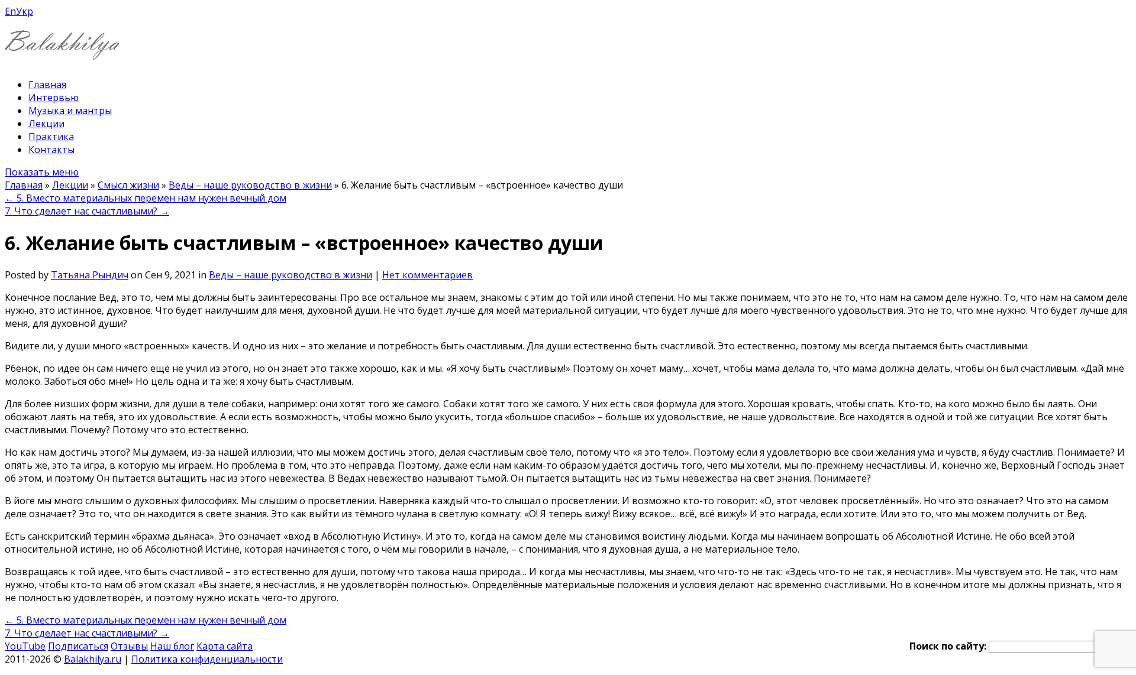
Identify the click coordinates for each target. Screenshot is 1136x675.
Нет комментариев (427, 274)
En (10, 11)
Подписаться (78, 646)
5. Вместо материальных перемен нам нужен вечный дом (145, 198)
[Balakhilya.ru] (62, 52)
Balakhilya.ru (92, 659)
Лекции (46, 123)
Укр (24, 11)
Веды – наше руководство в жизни (250, 185)
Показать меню (42, 172)
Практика (51, 136)
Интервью (53, 97)
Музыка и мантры (70, 110)
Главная (47, 84)
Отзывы (129, 646)
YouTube (25, 646)
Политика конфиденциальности (207, 659)
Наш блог (172, 646)
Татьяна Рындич (89, 274)
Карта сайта (224, 646)
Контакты (51, 149)
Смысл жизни (128, 185)
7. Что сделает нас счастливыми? (87, 211)
